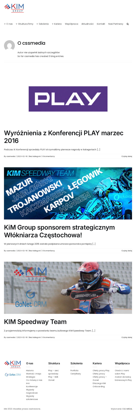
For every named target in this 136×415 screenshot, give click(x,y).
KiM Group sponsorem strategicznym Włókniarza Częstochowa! (59, 231)
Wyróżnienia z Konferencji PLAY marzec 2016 (63, 137)
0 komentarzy (48, 156)
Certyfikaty (76, 373)
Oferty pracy (99, 373)
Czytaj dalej (127, 156)
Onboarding (99, 386)
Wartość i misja (33, 373)
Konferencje (32, 386)
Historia (29, 370)
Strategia (30, 377)
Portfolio (74, 370)
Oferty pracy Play (101, 370)
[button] (128, 24)
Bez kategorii (35, 156)
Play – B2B (53, 377)
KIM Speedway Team (35, 322)
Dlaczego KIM (99, 383)
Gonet (51, 380)
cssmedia (11, 156)
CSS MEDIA (127, 409)
